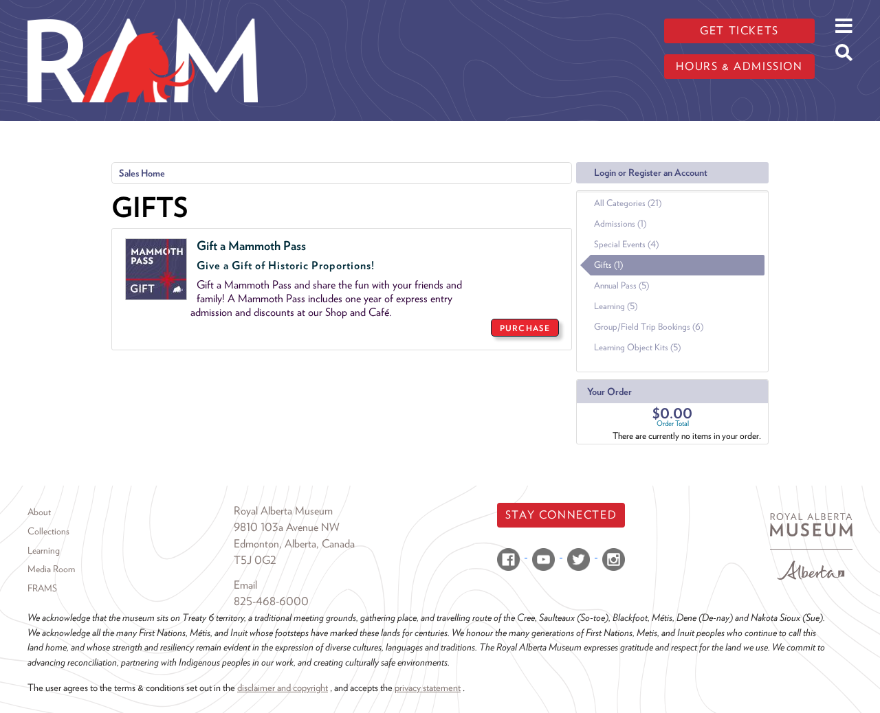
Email (245, 584)
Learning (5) (615, 306)
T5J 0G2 (255, 560)
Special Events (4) (626, 244)
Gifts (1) (608, 265)
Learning (44, 550)
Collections (48, 530)
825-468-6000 (271, 601)
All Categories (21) (627, 203)
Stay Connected (561, 514)
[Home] (143, 10)
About (39, 511)
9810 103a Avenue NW (287, 527)
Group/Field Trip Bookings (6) (648, 326)
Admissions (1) (620, 223)
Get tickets (739, 30)
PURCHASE (525, 328)
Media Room (51, 568)
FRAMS (42, 587)
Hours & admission (739, 66)
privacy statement (428, 687)
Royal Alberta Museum (283, 510)
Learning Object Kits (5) (637, 347)
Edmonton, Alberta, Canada (294, 543)
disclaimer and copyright (282, 687)
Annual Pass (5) (621, 285)
